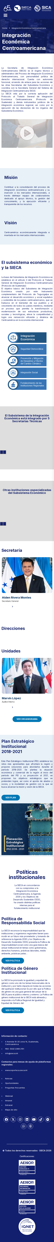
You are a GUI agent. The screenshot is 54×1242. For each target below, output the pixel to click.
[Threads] (30, 1126)
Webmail (9, 1096)
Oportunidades (12, 1083)
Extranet (9, 1105)
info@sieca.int (11, 1053)
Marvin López (11, 698)
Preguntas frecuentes (15, 1088)
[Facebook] (6, 1119)
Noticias (8, 1078)
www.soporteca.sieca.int (16, 1070)
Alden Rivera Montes (16, 597)
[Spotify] (47, 1119)
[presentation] (1, 452)
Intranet (8, 1100)
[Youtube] (34, 1119)
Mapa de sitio (11, 1110)
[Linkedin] (27, 1119)
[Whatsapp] (23, 1126)
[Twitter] (13, 1119)
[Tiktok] (40, 1119)
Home (4, 28)
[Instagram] (20, 1119)
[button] (27, 133)
